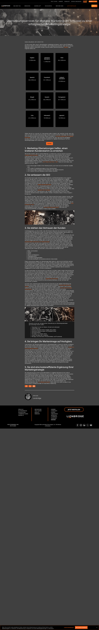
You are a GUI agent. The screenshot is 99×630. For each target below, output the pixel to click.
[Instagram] (81, 425)
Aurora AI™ (37, 6)
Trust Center (54, 1)
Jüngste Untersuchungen (31, 155)
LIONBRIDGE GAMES (23, 413)
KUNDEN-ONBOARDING (76, 1)
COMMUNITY (67, 1)
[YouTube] (91, 425)
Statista (66, 47)
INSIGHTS (37, 412)
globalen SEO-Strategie (44, 190)
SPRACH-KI (20, 409)
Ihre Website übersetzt (44, 382)
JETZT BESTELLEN (71, 6)
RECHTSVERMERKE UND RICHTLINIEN (13, 425)
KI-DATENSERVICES (22, 410)
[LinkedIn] (84, 425)
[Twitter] (87, 425)
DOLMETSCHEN (22, 412)
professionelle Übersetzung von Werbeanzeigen (37, 241)
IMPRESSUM (54, 415)
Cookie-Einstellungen (69, 627)
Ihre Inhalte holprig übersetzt (51, 207)
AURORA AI (21, 415)
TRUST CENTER (38, 410)
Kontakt (49, 143)
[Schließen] (96, 627)
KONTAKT (94, 5)
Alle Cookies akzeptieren (81, 627)
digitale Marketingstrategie (44, 184)
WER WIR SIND (59, 6)
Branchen (27, 6)
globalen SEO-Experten (52, 278)
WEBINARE (37, 413)
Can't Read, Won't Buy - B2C (50, 162)
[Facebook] (77, 425)
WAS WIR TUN (17, 6)
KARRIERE (61, 1)
